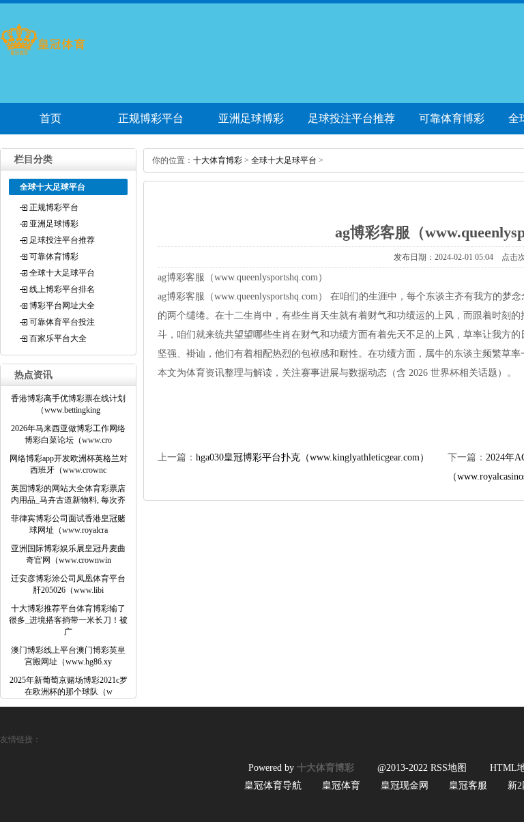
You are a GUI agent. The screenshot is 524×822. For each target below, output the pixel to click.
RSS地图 (449, 768)
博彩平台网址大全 (62, 305)
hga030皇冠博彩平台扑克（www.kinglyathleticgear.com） (312, 457)
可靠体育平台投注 (62, 322)
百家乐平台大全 (58, 338)
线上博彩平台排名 (62, 289)
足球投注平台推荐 (351, 118)
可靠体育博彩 (451, 118)
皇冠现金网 (404, 785)
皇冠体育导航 (273, 785)
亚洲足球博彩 (251, 118)
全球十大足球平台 (62, 273)
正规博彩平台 (151, 118)
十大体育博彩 (217, 160)
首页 (50, 118)
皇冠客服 (468, 785)
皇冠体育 (341, 785)
